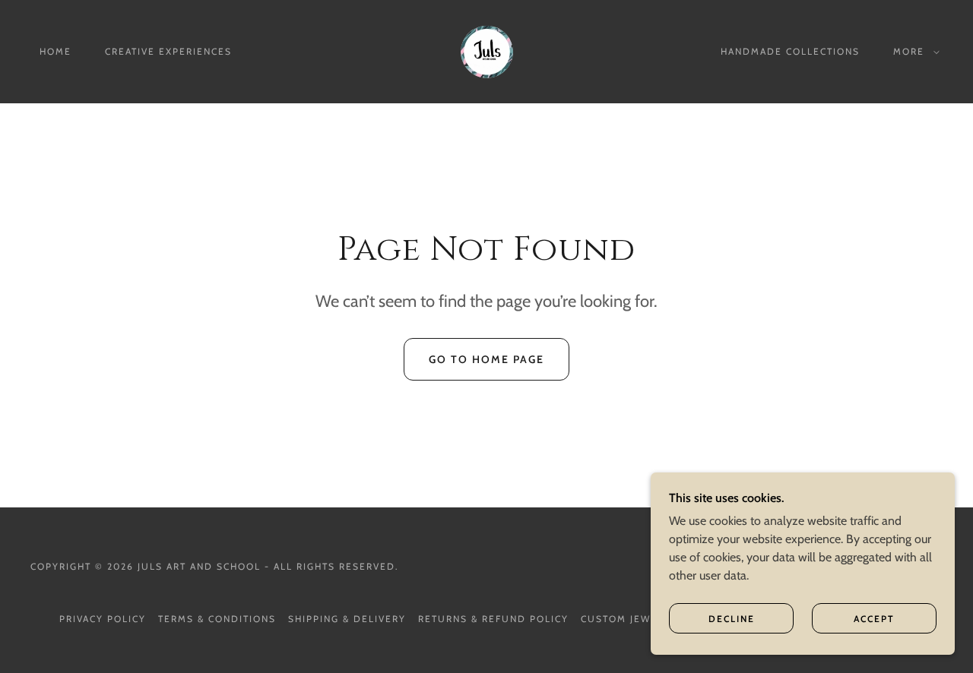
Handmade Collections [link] (790, 51)
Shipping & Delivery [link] (347, 618)
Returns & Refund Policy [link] (493, 618)
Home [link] (55, 51)
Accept (874, 618)
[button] (913, 52)
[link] (486, 50)
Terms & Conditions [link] (217, 618)
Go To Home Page (486, 359)
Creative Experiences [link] (168, 51)
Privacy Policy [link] (102, 618)
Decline (731, 618)
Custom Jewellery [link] (635, 618)
